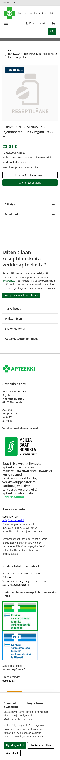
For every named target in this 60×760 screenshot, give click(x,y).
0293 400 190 (10, 516)
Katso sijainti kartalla (14, 391)
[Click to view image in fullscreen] (30, 93)
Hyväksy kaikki (15, 745)
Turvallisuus (13, 308)
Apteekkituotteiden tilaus (21, 338)
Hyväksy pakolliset (41, 745)
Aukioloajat (7, 2)
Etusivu (6, 50)
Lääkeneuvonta (15, 328)
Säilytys (10, 204)
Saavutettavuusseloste (15, 584)
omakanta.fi (9, 280)
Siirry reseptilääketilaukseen (21, 295)
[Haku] (52, 31)
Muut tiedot (13, 214)
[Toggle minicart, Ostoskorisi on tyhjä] (53, 23)
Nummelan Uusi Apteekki (35, 13)
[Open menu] (6, 23)
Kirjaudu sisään (38, 23)
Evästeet (7, 577)
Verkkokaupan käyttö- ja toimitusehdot (25, 581)
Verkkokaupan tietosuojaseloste (21, 573)
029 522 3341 (10, 680)
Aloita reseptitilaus (30, 182)
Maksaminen (13, 318)
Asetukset (12, 753)
